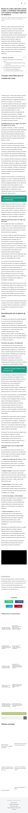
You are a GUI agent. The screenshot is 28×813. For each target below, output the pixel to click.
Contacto (14, 809)
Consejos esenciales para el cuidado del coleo (13, 60)
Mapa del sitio (14, 802)
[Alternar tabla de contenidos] (23, 57)
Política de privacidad (14, 804)
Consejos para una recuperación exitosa (14, 70)
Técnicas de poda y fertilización (12, 69)
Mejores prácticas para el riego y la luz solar (15, 65)
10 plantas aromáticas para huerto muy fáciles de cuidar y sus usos (7, 768)
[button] (21, 3)
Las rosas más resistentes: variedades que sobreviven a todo (20, 768)
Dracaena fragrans (5, 790)
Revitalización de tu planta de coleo (12, 67)
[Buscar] (25, 717)
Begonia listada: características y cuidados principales (7, 746)
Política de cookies (14, 806)
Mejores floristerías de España (14, 807)
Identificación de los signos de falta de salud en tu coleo (15, 63)
